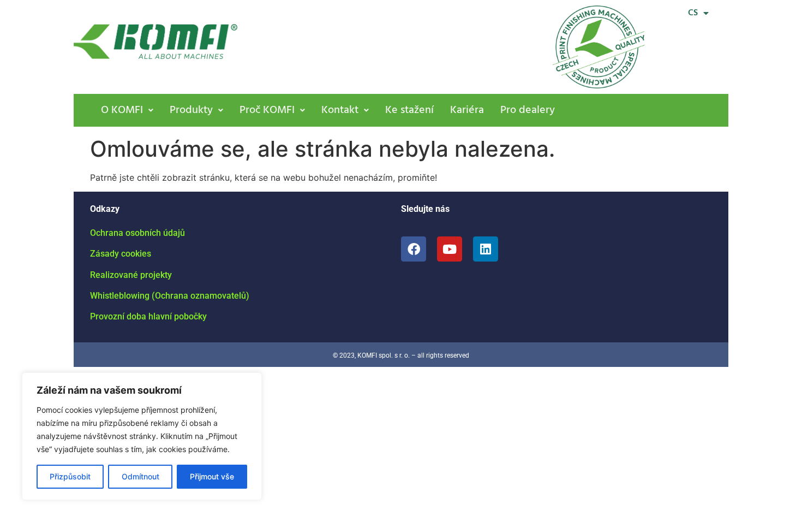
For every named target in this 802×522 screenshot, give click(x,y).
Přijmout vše (212, 476)
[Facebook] (413, 249)
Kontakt (339, 110)
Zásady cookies (120, 253)
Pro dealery (527, 110)
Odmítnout (140, 476)
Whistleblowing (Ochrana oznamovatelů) (169, 295)
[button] (127, 110)
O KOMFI (122, 110)
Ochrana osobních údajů (137, 233)
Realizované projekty (131, 275)
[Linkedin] (485, 249)
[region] (142, 436)
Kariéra (467, 110)
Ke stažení (409, 110)
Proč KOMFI (267, 110)
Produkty (191, 110)
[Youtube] (449, 249)
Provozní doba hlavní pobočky (148, 316)
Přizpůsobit (70, 476)
